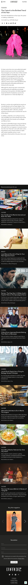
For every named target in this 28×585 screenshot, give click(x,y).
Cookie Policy (14, 582)
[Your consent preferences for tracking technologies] (25, 582)
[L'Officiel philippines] (14, 2)
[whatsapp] (13, 23)
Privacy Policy (21, 558)
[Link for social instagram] (15, 575)
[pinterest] (7, 23)
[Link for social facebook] (12, 575)
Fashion (4, 7)
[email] (2, 23)
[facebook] (4, 23)
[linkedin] (9, 23)
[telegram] (15, 23)
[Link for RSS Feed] (18, 575)
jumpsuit (19, 79)
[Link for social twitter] (9, 575)
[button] (25, 521)
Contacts (14, 578)
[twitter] (11, 23)
